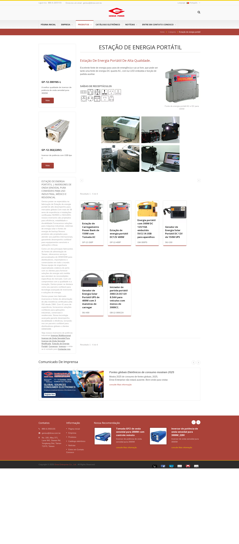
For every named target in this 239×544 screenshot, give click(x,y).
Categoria (172, 32)
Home (162, 32)
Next (198, 362)
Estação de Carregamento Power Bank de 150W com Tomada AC (90, 230)
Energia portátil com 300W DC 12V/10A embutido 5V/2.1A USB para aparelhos (146, 229)
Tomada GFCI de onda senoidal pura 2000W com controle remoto (130, 432)
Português (193, 3)
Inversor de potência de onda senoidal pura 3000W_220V (184, 432)
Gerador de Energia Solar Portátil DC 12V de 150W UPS (174, 232)
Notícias (130, 24)
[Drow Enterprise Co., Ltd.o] (140, 145)
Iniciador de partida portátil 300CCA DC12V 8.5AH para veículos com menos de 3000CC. (119, 297)
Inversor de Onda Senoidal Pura (55, 338)
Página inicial (48, 24)
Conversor (53, 346)
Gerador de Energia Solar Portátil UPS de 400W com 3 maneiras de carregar (90, 299)
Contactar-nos (64, 349)
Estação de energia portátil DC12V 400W (119, 234)
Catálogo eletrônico (108, 24)
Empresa (66, 24)
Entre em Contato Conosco (158, 24)
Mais (48, 100)
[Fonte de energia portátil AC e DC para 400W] (181, 86)
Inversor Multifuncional (61, 335)
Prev (194, 362)
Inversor (62, 346)
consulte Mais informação (120, 384)
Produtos (84, 24)
